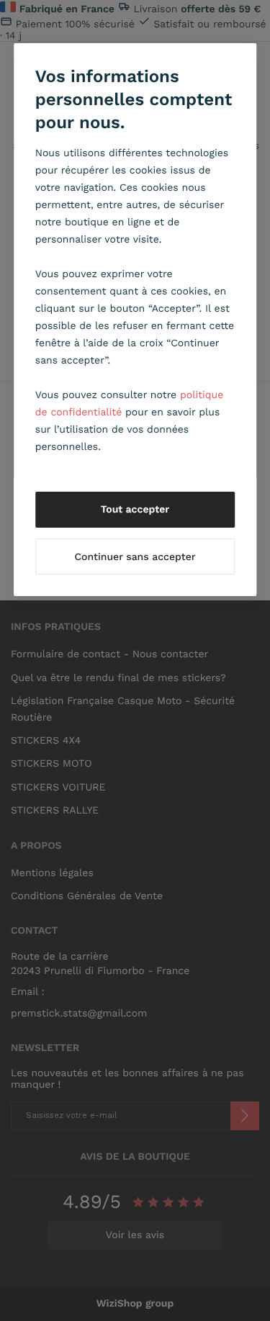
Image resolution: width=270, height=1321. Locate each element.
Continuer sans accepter (134, 557)
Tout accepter (135, 509)
